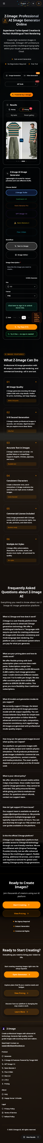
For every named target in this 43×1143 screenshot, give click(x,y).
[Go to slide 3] (20, 161)
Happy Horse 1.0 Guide (13, 1098)
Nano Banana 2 (10, 1068)
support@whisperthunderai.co (13, 1046)
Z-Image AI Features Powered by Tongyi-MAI (21, 1060)
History (13, 109)
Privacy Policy (9, 1109)
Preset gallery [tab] (29, 115)
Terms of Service (10, 1113)
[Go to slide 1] (16, 161)
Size (7, 282)
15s (29, 317)
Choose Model (11, 187)
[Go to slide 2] (18, 161)
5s (19, 317)
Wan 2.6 (7, 1076)
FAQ (6, 1094)
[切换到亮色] (33, 3)
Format (8, 292)
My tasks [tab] (14, 115)
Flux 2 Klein (8, 1072)
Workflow (9, 240)
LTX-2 (6, 1080)
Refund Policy (9, 1117)
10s (24, 317)
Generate (7, 1056)
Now (14, 317)
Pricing (28, 109)
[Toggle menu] (4, 3)
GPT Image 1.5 (9, 1064)
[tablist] (21, 115)
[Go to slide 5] (25, 161)
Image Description (13, 262)
